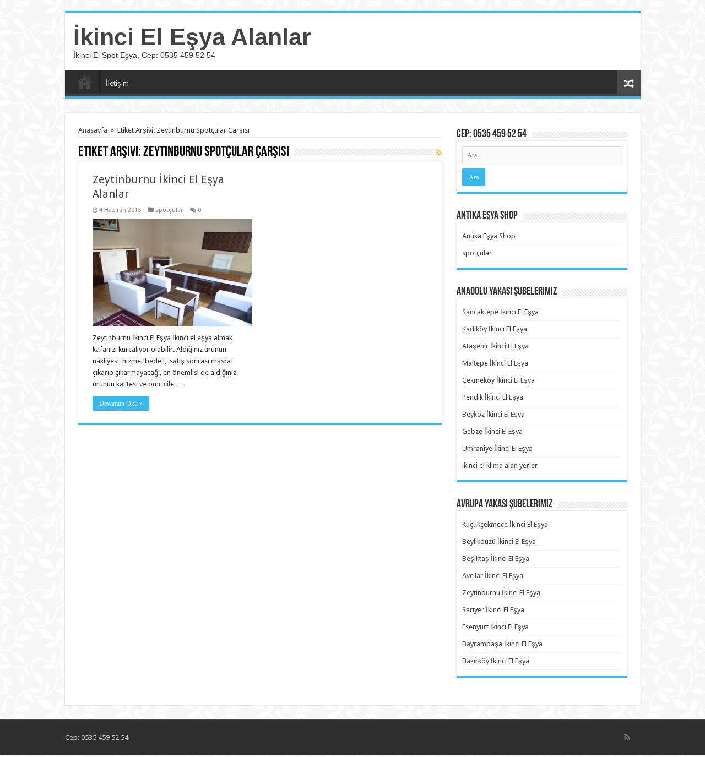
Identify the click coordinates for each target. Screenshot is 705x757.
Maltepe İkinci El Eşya (495, 363)
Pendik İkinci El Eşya (492, 397)
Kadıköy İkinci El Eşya (494, 329)
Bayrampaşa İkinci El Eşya (502, 644)
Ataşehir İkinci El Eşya (495, 346)
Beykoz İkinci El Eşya (493, 414)
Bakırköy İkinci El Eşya (495, 661)
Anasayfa (84, 82)
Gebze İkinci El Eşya (492, 431)
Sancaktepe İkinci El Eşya (500, 312)
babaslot (2, 755)
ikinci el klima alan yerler (500, 465)
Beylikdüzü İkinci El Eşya (499, 541)
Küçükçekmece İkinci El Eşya (505, 524)
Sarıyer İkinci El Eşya (493, 610)
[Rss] (627, 737)
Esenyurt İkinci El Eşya (495, 627)
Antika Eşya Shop (489, 236)
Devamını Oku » (121, 403)
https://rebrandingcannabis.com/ (7, 755)
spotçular (169, 210)
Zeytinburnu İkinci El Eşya (501, 593)
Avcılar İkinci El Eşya (492, 575)
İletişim (117, 83)
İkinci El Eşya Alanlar (192, 37)
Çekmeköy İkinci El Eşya (498, 380)
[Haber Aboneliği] (439, 152)
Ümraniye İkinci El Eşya (497, 448)
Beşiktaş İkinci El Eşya (495, 558)
